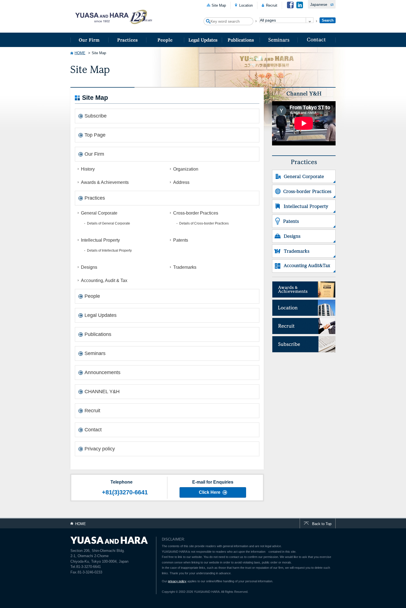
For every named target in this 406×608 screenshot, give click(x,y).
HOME (80, 53)
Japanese (318, 4)
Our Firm (94, 154)
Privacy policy (100, 449)
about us (89, 40)
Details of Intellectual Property (109, 250)
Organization (185, 169)
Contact (316, 40)
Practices (127, 40)
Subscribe (96, 116)
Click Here (209, 492)
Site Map (219, 5)
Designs (89, 267)
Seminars (278, 40)
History (88, 169)
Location (246, 5)
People (165, 40)
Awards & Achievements (105, 182)
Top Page (95, 135)
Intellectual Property (100, 240)
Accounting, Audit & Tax (104, 280)
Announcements (102, 372)
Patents (180, 240)
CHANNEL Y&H (102, 391)
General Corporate (99, 213)
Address (181, 182)
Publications (241, 40)
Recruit (271, 5)
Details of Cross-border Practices (204, 223)
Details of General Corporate (108, 223)
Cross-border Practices (195, 213)
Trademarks (184, 267)
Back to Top (321, 524)
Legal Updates (203, 40)
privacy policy (177, 581)
